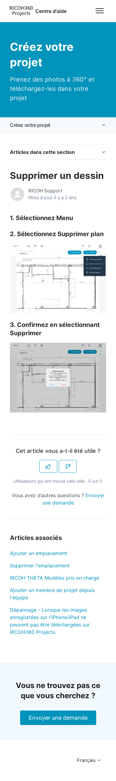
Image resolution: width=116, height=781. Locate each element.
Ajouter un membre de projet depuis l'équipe (52, 594)
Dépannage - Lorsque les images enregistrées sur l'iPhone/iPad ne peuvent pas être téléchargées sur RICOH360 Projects (50, 621)
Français (87, 760)
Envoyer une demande (58, 718)
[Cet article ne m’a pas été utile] (68, 466)
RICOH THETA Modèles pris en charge (54, 578)
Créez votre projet (30, 125)
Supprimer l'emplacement (40, 565)
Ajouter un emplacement (38, 553)
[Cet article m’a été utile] (48, 466)
